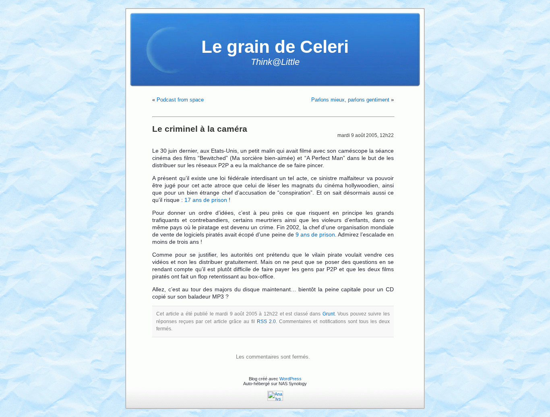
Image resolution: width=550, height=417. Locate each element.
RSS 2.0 (266, 321)
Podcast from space (180, 100)
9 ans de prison (315, 234)
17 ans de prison (205, 200)
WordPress (290, 378)
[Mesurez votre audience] (275, 399)
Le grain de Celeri (275, 46)
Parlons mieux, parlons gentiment (350, 100)
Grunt (329, 314)
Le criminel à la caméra (199, 128)
